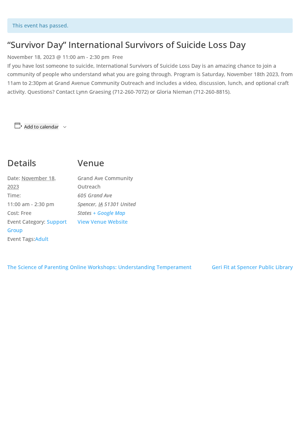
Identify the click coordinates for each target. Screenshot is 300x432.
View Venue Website (103, 221)
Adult (41, 238)
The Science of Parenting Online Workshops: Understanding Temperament (99, 267)
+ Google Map (109, 212)
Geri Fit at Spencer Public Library (252, 267)
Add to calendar (41, 126)
